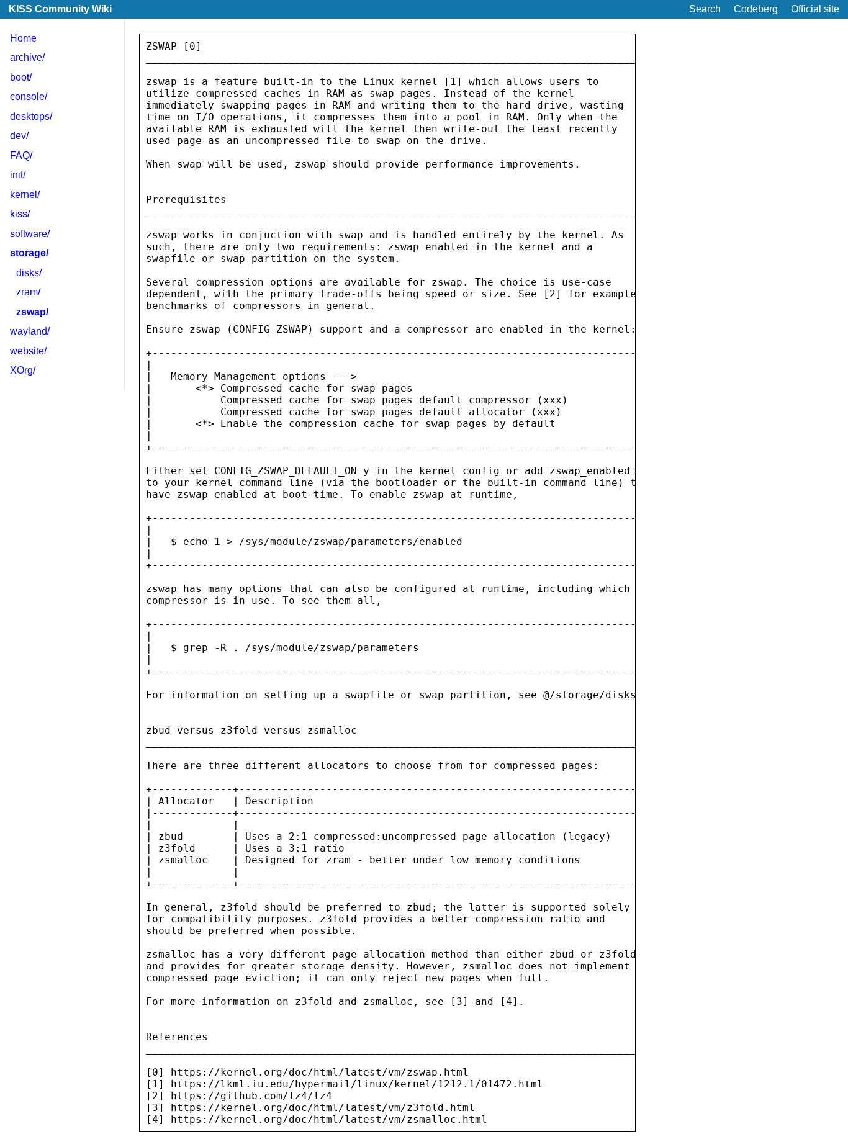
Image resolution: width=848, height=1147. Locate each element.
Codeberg (756, 9)
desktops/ (31, 116)
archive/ (27, 57)
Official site (815, 9)
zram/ (28, 292)
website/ (28, 351)
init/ (17, 174)
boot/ (21, 77)
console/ (28, 96)
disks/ (29, 273)
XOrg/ (22, 370)
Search (705, 9)
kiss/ (20, 214)
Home (23, 38)
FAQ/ (21, 155)
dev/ (19, 135)
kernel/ (25, 194)
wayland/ (30, 331)
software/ (30, 233)
